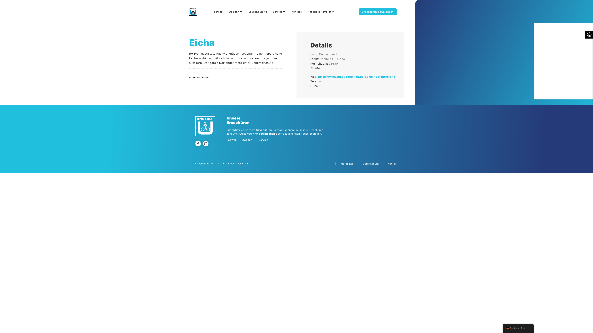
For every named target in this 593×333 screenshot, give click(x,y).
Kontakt (393, 163)
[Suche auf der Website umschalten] (404, 8)
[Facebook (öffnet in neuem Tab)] (396, 5)
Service (263, 140)
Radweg (232, 140)
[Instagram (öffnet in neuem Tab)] (403, 5)
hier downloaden (264, 133)
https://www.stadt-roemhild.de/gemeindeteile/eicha (356, 76)
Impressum (347, 163)
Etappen (247, 140)
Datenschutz (371, 163)
